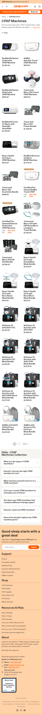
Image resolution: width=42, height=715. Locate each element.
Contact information (8, 704)
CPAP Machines (7, 585)
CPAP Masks (6, 588)
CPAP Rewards (7, 619)
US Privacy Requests (33, 704)
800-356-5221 (33, 195)
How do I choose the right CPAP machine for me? (18, 472)
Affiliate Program (7, 575)
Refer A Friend (7, 616)
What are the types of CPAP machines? (16, 462)
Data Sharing (21, 706)
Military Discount (7, 602)
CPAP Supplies (7, 592)
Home (4, 17)
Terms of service (25, 701)
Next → (25, 444)
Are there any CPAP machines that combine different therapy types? (19, 501)
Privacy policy (15, 701)
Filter (6, 33)
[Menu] (2, 6)
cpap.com (23, 698)
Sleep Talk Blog (7, 613)
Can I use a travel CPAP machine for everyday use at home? (20, 491)
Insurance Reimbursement (11, 569)
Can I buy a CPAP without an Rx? (13, 622)
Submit (33, 547)
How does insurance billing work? (13, 632)
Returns (4, 559)
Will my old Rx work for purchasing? (14, 626)
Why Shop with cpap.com (10, 650)
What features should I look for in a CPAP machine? (20, 482)
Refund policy (6, 701)
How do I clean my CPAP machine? (19, 510)
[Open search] (6, 6)
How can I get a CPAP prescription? (14, 629)
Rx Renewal (6, 598)
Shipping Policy (7, 565)
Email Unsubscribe (8, 572)
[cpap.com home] (21, 6)
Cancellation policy (20, 704)
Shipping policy (35, 701)
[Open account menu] (35, 6)
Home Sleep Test (8, 595)
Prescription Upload (8, 562)
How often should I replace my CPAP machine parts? (20, 518)
